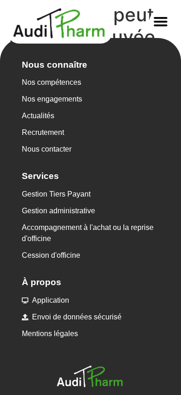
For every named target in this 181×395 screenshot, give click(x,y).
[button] (160, 21)
